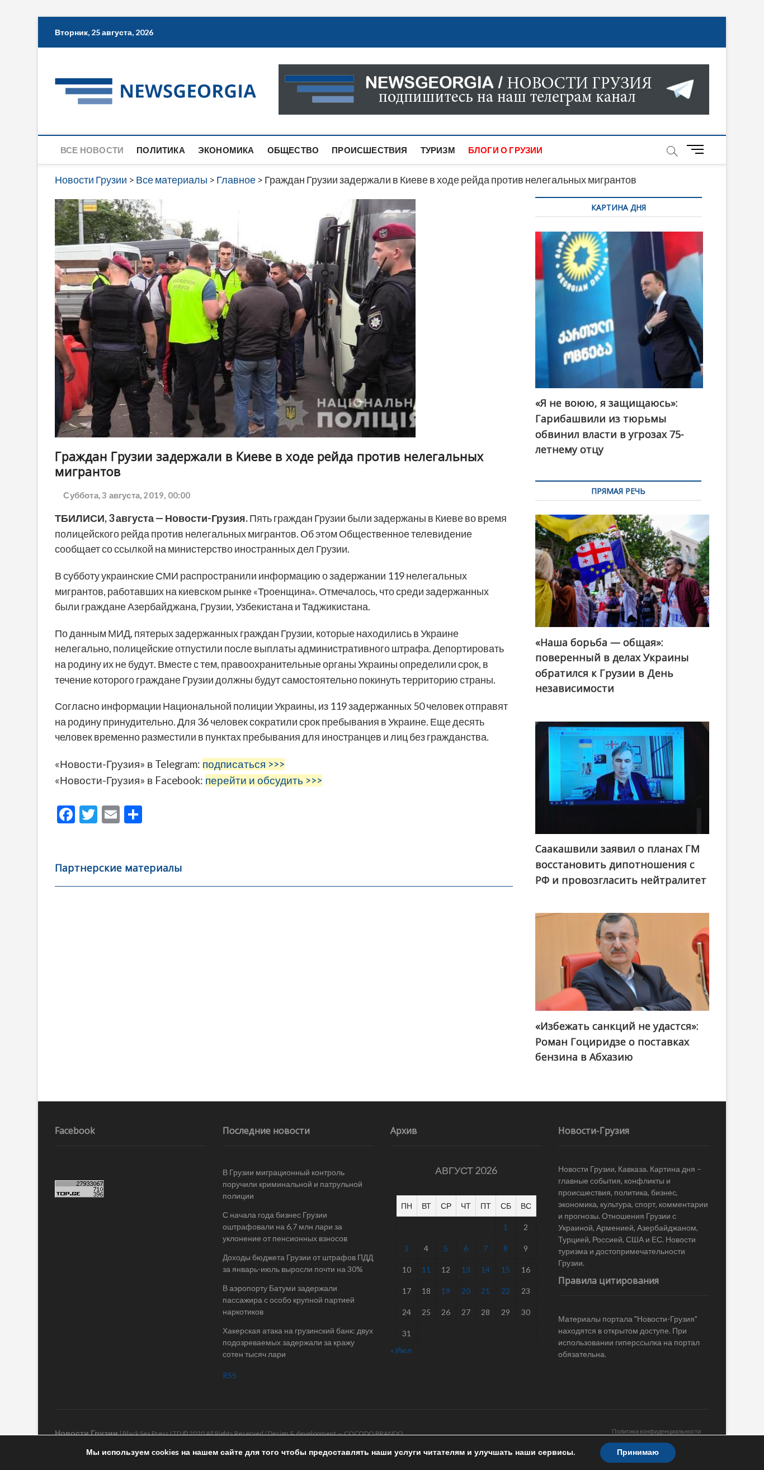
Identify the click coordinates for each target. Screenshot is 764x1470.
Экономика (226, 150)
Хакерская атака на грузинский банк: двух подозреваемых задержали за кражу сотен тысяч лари (298, 1342)
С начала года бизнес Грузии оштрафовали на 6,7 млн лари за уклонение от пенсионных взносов (285, 1226)
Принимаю (638, 1452)
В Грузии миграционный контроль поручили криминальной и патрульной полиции (292, 1183)
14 (485, 1269)
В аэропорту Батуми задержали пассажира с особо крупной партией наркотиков (289, 1299)
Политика (160, 150)
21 (485, 1290)
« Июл (401, 1350)
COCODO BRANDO (373, 1433)
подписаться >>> (243, 764)
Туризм (438, 150)
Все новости (92, 150)
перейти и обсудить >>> (263, 780)
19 (445, 1290)
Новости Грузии (86, 1433)
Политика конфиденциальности (656, 1431)
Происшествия (369, 150)
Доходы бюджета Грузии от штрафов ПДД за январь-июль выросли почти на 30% (298, 1263)
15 (505, 1269)
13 (465, 1269)
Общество (293, 150)
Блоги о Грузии (505, 150)
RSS (230, 1375)
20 (465, 1290)
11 (426, 1269)
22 (505, 1290)
